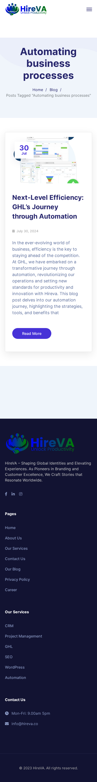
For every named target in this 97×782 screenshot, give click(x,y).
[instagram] (20, 494)
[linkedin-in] (13, 494)
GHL (9, 646)
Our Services (16, 548)
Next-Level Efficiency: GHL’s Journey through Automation (48, 206)
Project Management (23, 636)
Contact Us (15, 558)
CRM (9, 625)
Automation (15, 677)
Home (37, 89)
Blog (54, 89)
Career (11, 589)
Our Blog (12, 569)
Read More (32, 333)
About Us (13, 538)
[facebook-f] (6, 494)
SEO (8, 656)
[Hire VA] (26, 9)
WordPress (15, 667)
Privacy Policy (17, 579)
